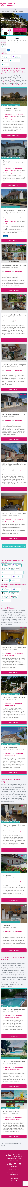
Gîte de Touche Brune (10, 747)
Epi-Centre (6, 925)
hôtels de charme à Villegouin (14, 84)
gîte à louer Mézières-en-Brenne (11, 212)
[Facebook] (14, 1180)
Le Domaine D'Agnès (10, 108)
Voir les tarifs (13, 290)
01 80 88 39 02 (14, 1164)
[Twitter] (16, 1180)
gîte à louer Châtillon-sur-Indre (10, 162)
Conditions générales (14, 1169)
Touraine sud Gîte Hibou (11, 1111)
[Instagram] (11, 1180)
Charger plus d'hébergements (13, 546)
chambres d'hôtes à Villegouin (11, 82)
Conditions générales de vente (14, 1172)
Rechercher (20, 30)
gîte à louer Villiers (7, 110)
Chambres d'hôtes (6, 46)
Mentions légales (14, 1174)
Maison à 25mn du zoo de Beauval (14, 825)
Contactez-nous (14, 1178)
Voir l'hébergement (13, 135)
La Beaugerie (7, 875)
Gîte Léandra (7, 161)
